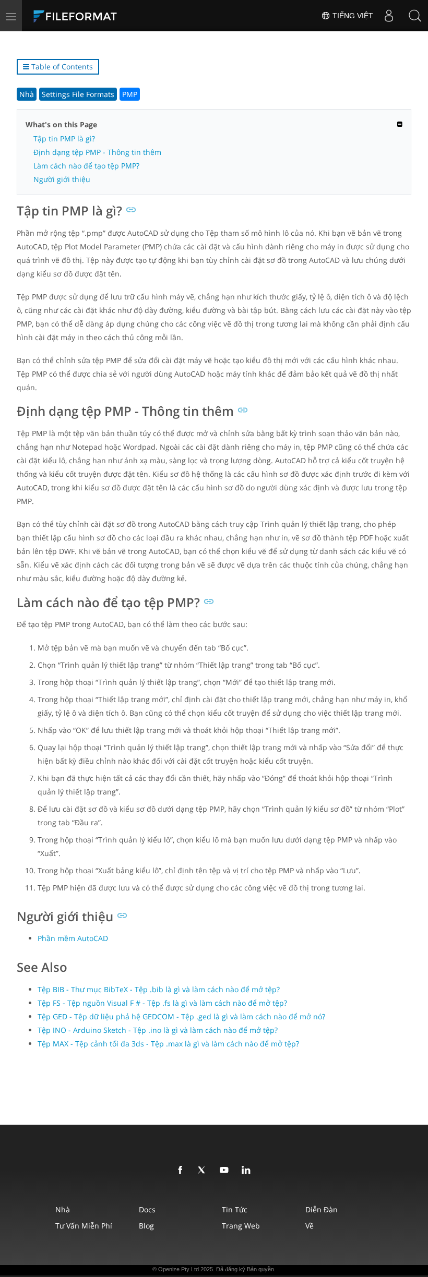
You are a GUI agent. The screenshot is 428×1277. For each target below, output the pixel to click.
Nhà (26, 94)
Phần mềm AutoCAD (73, 938)
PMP (129, 94)
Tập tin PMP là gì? (64, 138)
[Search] (415, 15)
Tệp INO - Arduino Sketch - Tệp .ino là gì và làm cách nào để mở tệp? (158, 1030)
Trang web (241, 1226)
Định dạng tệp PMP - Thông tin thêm (97, 152)
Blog (146, 1226)
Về (309, 1226)
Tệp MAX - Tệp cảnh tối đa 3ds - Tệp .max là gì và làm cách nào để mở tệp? (168, 1044)
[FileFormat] (100, 16)
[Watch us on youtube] (226, 1170)
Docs (147, 1209)
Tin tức (234, 1209)
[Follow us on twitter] (204, 1170)
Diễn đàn (321, 1209)
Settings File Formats (78, 94)
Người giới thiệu (61, 179)
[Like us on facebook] (182, 1170)
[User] (389, 15)
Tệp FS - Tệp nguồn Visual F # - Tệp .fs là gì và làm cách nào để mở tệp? (162, 1003)
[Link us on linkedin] (248, 1170)
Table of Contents (61, 66)
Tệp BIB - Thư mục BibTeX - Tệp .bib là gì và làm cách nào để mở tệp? (159, 989)
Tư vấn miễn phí (83, 1226)
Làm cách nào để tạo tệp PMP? (86, 166)
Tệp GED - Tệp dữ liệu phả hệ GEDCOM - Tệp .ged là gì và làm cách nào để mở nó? (181, 1016)
